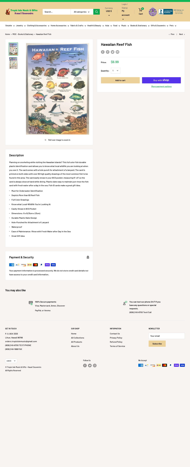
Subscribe (157, 343)
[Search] (96, 12)
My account (126, 12)
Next (181, 34)
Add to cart (120, 80)
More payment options (161, 86)
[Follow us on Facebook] (85, 365)
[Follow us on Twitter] (90, 365)
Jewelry (19, 25)
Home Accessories (58, 25)
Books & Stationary (138, 25)
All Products (76, 342)
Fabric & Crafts (76, 25)
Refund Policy (116, 342)
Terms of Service (117, 346)
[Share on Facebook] (103, 52)
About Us (75, 346)
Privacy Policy (116, 337)
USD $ (9, 361)
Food (115, 25)
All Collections (77, 337)
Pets (171, 25)
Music (123, 25)
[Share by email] (117, 52)
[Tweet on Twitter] (112, 52)
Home (7, 34)
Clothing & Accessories (37, 25)
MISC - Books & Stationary (23, 34)
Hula (107, 25)
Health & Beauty (94, 25)
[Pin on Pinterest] (107, 52)
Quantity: (105, 70)
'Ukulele (8, 25)
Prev (172, 34)
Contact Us (115, 333)
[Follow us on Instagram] (95, 365)
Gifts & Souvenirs (158, 25)
